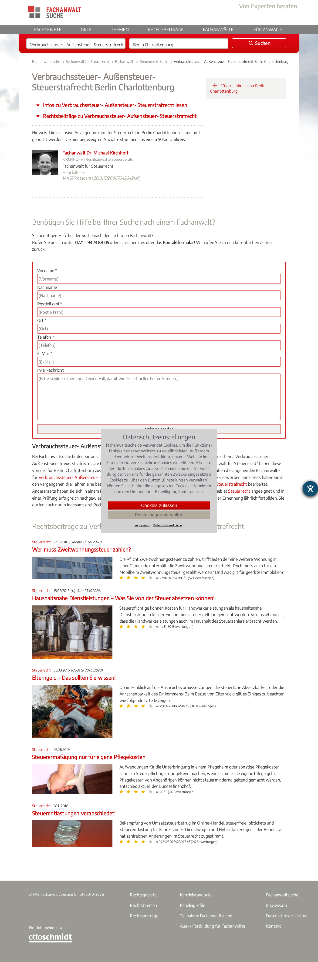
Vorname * (47, 270)
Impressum (276, 905)
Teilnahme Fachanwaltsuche (206, 915)
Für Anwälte (268, 29)
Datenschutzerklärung (287, 915)
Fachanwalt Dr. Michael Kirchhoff (95, 152)
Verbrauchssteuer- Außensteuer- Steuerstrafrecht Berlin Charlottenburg (231, 61)
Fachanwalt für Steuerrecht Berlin (142, 61)
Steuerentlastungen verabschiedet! (74, 813)
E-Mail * (45, 353)
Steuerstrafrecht (231, 484)
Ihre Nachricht (50, 370)
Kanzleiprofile (192, 905)
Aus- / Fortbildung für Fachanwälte (212, 926)
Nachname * (48, 287)
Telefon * (45, 337)
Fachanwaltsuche (46, 61)
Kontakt (273, 926)
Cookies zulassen (159, 505)
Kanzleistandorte (195, 894)
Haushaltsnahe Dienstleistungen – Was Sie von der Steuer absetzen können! (123, 598)
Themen (120, 29)
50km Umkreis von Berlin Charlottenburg (238, 88)
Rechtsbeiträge (166, 29)
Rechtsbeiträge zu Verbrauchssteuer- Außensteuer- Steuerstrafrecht (119, 116)
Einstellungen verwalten (159, 514)
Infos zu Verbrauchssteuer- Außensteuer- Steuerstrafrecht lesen (114, 105)
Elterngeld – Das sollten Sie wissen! (74, 677)
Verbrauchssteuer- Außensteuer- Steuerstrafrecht (86, 477)
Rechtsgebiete (143, 894)
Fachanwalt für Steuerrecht (87, 61)
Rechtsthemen (143, 905)
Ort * (42, 320)
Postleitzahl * (49, 303)
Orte (86, 29)
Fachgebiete (48, 29)
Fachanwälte (218, 29)
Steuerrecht (239, 491)
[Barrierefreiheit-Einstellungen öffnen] (310, 488)
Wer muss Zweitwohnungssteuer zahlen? (81, 549)
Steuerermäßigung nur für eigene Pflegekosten (88, 756)
